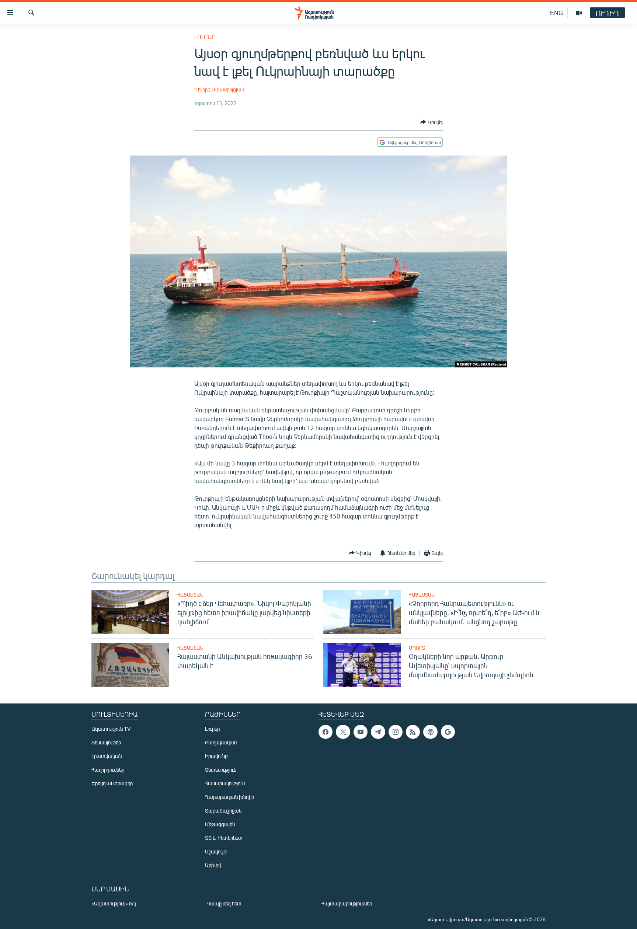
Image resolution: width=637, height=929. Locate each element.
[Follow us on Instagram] (396, 732)
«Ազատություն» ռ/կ (113, 903)
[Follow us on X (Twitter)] (343, 732)
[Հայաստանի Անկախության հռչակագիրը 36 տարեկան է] (130, 665)
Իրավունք (216, 756)
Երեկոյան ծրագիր (112, 783)
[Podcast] (430, 732)
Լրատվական (106, 756)
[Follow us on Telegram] (378, 732)
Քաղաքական (221, 742)
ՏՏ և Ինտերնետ (224, 838)
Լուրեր (204, 36)
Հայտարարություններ (346, 903)
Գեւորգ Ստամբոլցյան (219, 89)
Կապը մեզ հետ (223, 903)
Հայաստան (190, 595)
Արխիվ (213, 865)
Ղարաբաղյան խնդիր (229, 797)
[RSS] (413, 732)
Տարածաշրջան (223, 810)
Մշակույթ (216, 851)
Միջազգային (220, 824)
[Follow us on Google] (448, 732)
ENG (556, 12)
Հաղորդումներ (107, 769)
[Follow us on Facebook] (325, 732)
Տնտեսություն (220, 769)
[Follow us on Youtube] (361, 732)
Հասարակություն (225, 783)
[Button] (431, 122)
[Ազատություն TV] (579, 12)
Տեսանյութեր (106, 742)
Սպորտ (417, 648)
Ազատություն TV (110, 729)
